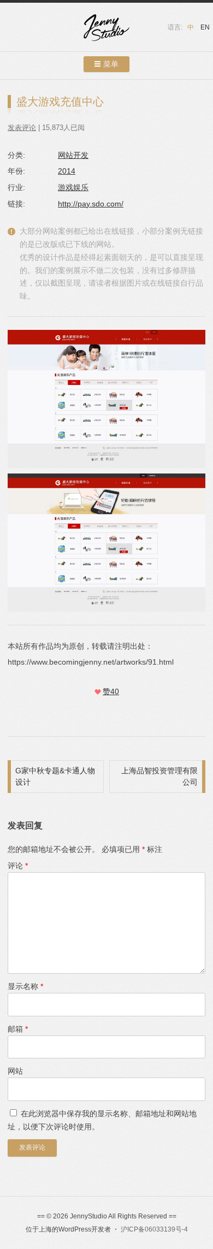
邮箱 (18, 1029)
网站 (15, 1071)
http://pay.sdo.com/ (90, 203)
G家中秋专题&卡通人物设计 (55, 776)
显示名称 (25, 986)
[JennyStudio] (106, 29)
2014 (66, 171)
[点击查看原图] (106, 542)
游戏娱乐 (73, 187)
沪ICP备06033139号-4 (154, 1229)
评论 (18, 865)
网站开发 (73, 155)
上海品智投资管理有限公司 (159, 776)
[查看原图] (106, 399)
